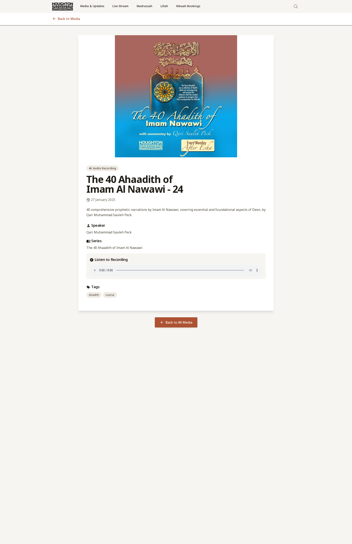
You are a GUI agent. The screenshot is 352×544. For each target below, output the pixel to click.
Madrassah (144, 6)
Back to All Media (179, 322)
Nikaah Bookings (188, 6)
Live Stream (120, 6)
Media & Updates (92, 6)
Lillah (164, 6)
